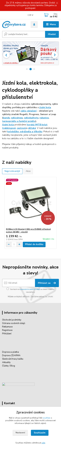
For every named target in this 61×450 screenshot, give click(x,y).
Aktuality (6, 362)
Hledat (52, 34)
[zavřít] (57, 3)
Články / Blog (8, 365)
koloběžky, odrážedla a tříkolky (24, 131)
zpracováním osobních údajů (30, 289)
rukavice (44, 117)
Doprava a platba (10, 352)
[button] (6, 54)
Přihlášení (6, 333)
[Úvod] (14, 24)
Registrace (7, 330)
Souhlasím (39, 432)
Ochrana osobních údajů (13, 323)
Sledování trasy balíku (12, 358)
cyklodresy (17, 117)
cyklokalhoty (31, 117)
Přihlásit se (44, 283)
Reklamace (7, 326)
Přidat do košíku (34, 244)
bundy (6, 117)
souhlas (46, 418)
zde (43, 442)
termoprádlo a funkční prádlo (18, 121)
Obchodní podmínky (11, 319)
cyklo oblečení (28, 110)
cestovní (21, 128)
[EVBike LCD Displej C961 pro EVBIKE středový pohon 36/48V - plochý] (30, 202)
